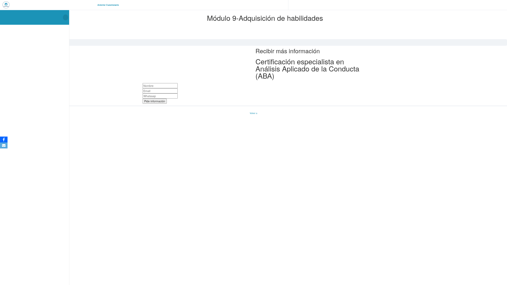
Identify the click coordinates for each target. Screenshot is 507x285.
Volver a (253, 113)
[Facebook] (4, 139)
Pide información (154, 101)
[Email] (4, 145)
